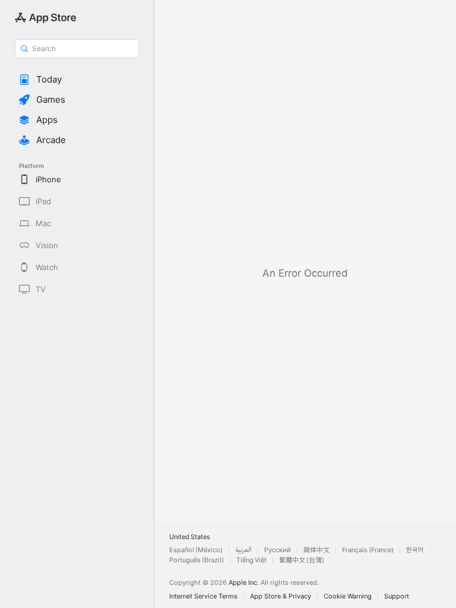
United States (189, 537)
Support (396, 596)
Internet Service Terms (203, 596)
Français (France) (368, 550)
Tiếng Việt (251, 560)
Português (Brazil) (196, 560)
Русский (277, 550)
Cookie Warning (348, 596)
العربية (243, 550)
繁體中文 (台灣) (301, 560)
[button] (76, 79)
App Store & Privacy (280, 596)
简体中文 (316, 550)
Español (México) (196, 550)
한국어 (415, 550)
